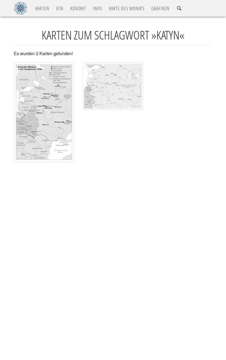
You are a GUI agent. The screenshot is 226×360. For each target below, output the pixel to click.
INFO (97, 8)
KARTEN (42, 8)
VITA (59, 8)
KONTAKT (78, 8)
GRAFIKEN (160, 8)
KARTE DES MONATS (126, 8)
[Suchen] (179, 8)
